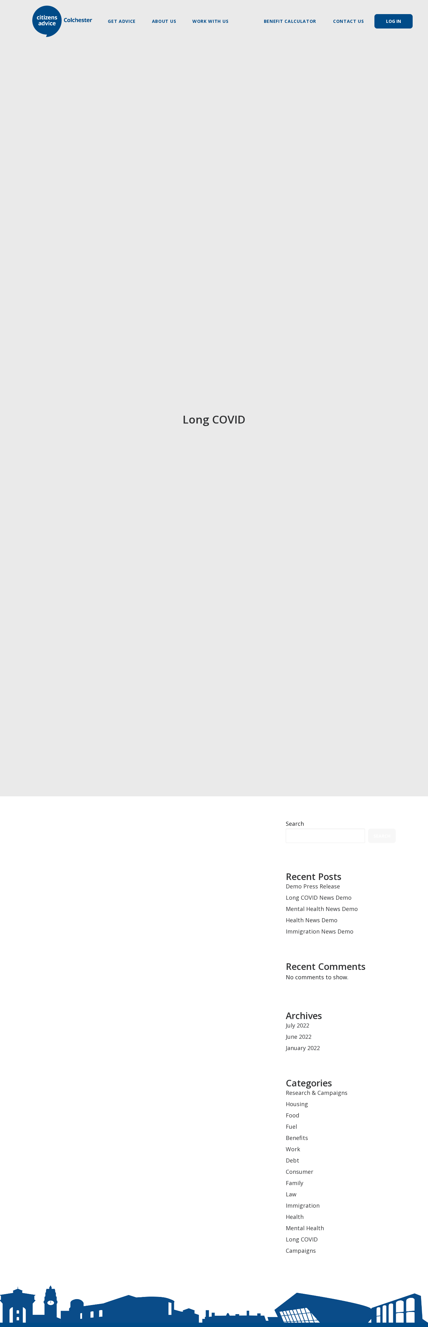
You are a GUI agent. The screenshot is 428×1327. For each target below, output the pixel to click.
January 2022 (303, 1048)
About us (164, 21)
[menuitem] (124, 21)
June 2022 (298, 1036)
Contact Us (348, 21)
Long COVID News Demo (87, 834)
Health (295, 1216)
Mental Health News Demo (322, 909)
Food (292, 1115)
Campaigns (301, 1250)
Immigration (303, 1205)
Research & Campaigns (316, 1092)
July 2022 (297, 1025)
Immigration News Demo (319, 931)
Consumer (299, 1171)
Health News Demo (311, 920)
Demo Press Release (313, 886)
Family (294, 1183)
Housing (297, 1104)
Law (291, 1194)
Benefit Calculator (290, 21)
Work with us (210, 21)
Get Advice (122, 21)
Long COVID (302, 1239)
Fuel (291, 1126)
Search (295, 823)
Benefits (297, 1138)
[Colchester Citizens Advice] (62, 21)
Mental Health (305, 1228)
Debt (292, 1160)
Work (293, 1149)
